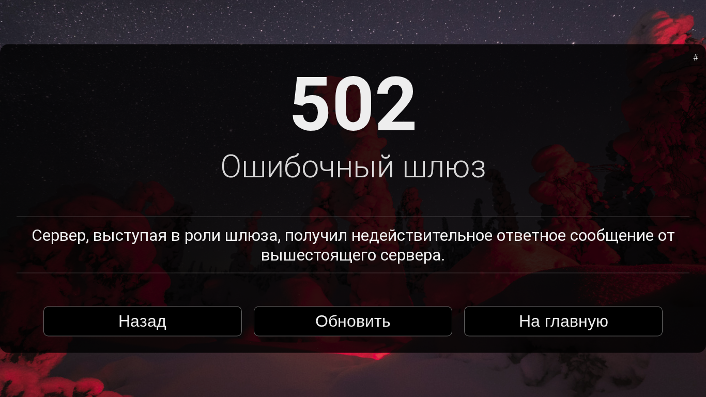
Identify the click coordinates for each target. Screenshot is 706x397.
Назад (142, 321)
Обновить (353, 321)
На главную (563, 321)
